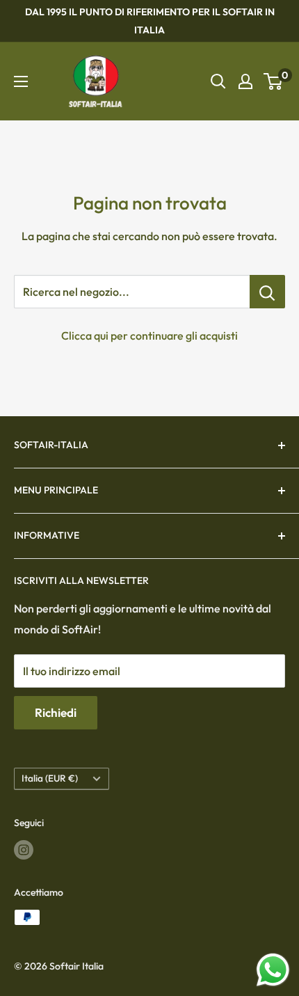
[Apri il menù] (21, 81)
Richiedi (55, 712)
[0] (273, 81)
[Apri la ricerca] (218, 81)
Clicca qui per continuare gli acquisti (149, 335)
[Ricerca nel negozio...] (267, 291)
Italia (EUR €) (50, 778)
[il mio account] (245, 81)
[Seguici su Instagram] (23, 849)
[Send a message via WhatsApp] (273, 970)
